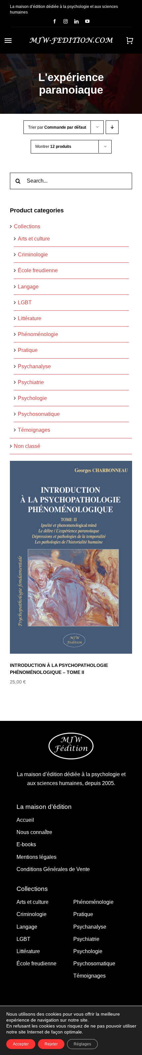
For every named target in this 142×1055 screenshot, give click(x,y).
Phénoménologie (38, 334)
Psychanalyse (34, 366)
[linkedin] (76, 21)
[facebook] (55, 21)
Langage (28, 286)
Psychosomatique (39, 414)
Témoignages (34, 430)
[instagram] (65, 21)
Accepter (21, 1044)
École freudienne (38, 270)
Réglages (82, 1044)
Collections (27, 226)
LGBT (25, 302)
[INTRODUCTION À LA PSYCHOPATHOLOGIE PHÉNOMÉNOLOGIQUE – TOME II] (71, 557)
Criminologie (33, 254)
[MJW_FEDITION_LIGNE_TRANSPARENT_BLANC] (70, 39)
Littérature (29, 318)
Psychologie (32, 398)
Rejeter (51, 1044)
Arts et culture (34, 239)
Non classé (27, 446)
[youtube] (87, 21)
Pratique (28, 350)
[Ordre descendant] (112, 127)
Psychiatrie (31, 382)
